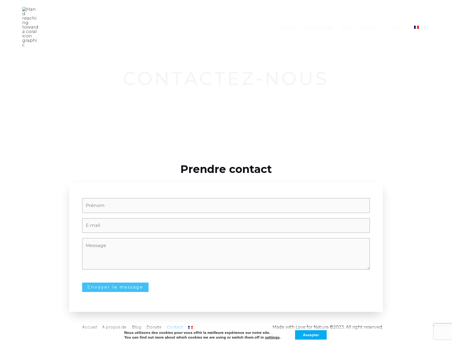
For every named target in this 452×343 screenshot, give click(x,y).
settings (272, 337)
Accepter (311, 335)
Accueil (288, 27)
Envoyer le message (115, 287)
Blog (347, 27)
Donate (369, 27)
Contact (396, 27)
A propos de (319, 27)
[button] (422, 27)
